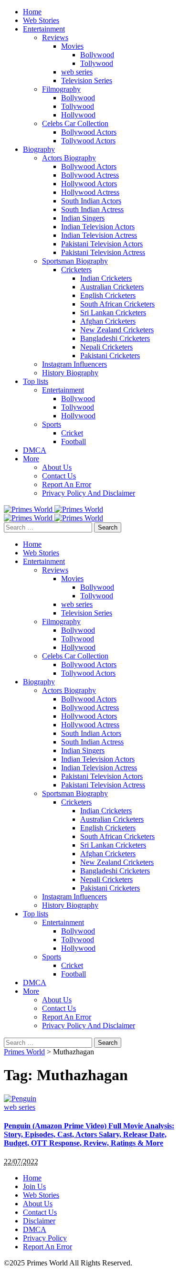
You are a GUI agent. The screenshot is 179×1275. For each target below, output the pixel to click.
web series (19, 1107)
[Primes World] (29, 509)
